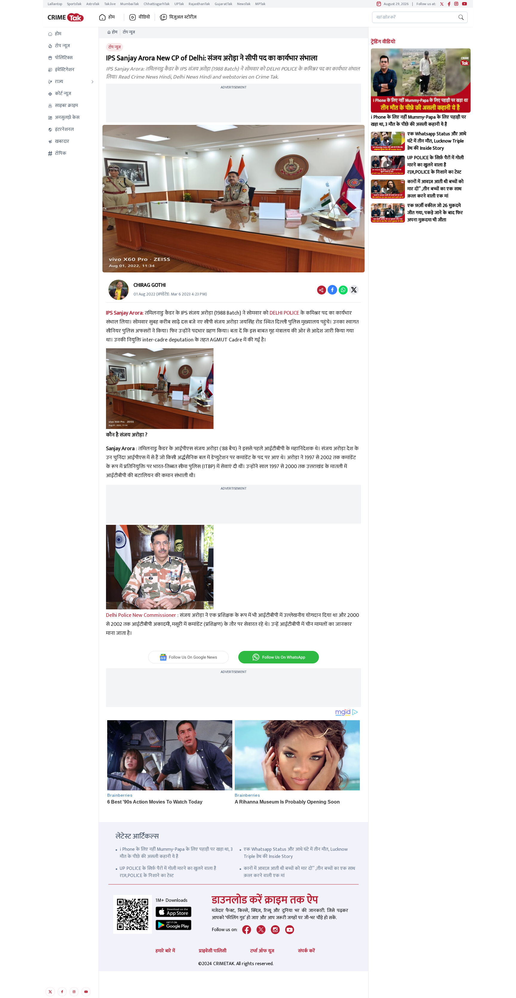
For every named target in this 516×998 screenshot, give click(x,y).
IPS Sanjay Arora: (125, 313)
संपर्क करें (306, 951)
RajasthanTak (199, 4)
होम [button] (111, 17)
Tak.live (110, 4)
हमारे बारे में (165, 951)
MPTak (260, 4)
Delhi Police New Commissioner (141, 615)
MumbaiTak (129, 4)
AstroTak (92, 4)
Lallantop (55, 4)
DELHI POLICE (284, 313)
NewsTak (244, 4)
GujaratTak (223, 4)
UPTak (179, 4)
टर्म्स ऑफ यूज (262, 951)
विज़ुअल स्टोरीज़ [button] (182, 17)
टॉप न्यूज (129, 32)
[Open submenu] (92, 81)
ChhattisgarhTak (157, 4)
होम (114, 32)
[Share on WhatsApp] (343, 290)
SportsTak (74, 4)
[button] (71, 34)
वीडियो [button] (144, 17)
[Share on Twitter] (354, 290)
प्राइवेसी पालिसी (212, 951)
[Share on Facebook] (332, 290)
